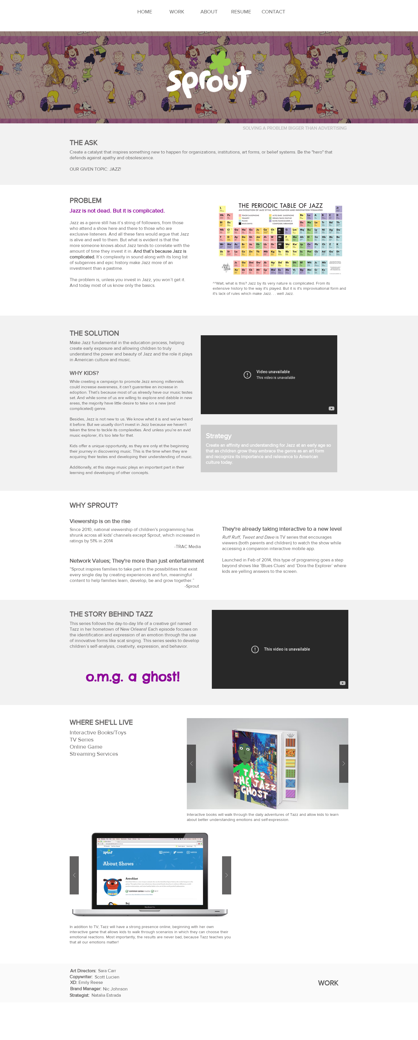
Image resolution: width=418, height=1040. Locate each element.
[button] (267, 763)
